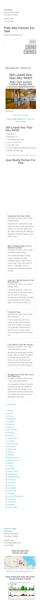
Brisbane (10, 416)
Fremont (11, 435)
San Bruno (12, 480)
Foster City (11, 433)
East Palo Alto (12, 430)
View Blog (30, 47)
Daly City (10, 427)
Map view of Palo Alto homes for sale (20, 571)
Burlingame (11, 419)
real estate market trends (17, 252)
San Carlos (12, 482)
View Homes (30, 52)
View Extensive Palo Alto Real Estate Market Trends (20, 577)
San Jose (11, 485)
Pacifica (11, 466)
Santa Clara (12, 491)
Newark (11, 463)
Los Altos (11, 441)
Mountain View (13, 460)
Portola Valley (13, 471)
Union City (11, 502)
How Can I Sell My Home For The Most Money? (21, 281)
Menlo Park (12, 449)
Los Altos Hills (13, 444)
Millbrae (11, 452)
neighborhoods (13, 221)
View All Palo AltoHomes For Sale (20, 551)
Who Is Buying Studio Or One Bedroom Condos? (19, 247)
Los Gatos (11, 446)
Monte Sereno (13, 457)
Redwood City (13, 474)
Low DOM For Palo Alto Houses (20, 344)
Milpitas (11, 455)
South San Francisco (15, 496)
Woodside (11, 504)
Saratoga (11, 493)
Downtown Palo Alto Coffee (19, 216)
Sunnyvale (11, 499)
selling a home (13, 287)
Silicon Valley (12, 507)
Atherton (10, 410)
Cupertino (10, 424)
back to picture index (20, 115)
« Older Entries (11, 405)
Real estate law (13, 317)
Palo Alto (11, 469)
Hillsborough (12, 438)
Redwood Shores (14, 477)
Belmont (10, 413)
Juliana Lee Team (16, 218)
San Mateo (12, 488)
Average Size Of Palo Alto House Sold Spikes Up (20, 375)
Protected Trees (14, 312)
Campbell (10, 422)
